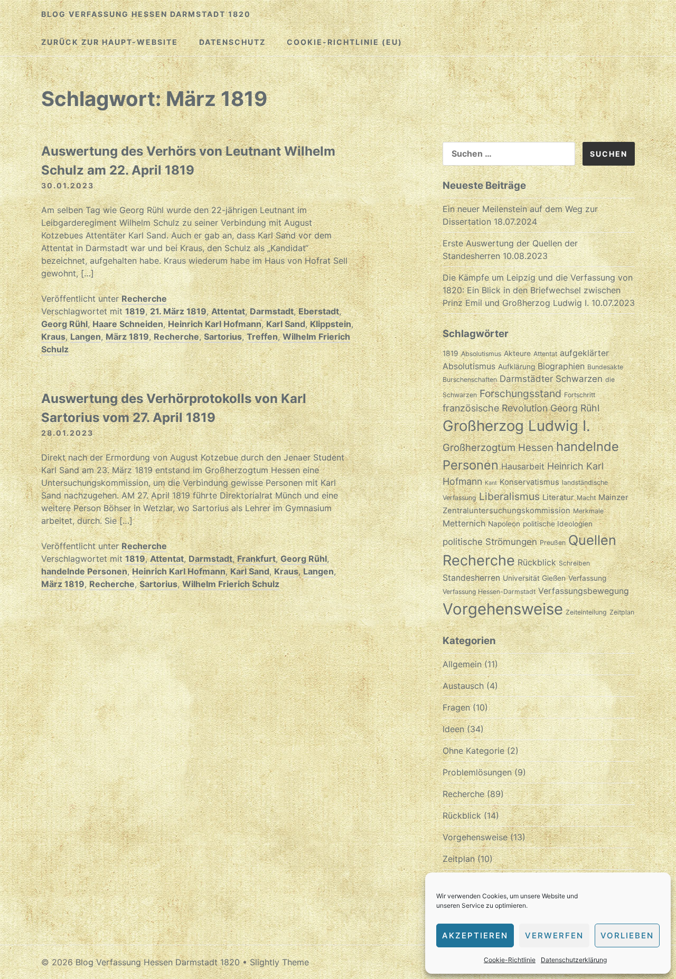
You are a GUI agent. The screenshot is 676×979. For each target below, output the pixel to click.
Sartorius (223, 336)
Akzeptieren (475, 935)
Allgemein (462, 664)
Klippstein (330, 324)
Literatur (558, 497)
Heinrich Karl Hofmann (214, 324)
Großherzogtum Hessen (498, 447)
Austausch (463, 685)
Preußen (553, 542)
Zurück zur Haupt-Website (109, 41)
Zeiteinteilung (586, 612)
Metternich (464, 524)
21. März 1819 (178, 311)
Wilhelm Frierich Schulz (230, 584)
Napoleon (504, 524)
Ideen (453, 729)
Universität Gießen (534, 578)
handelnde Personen (84, 571)
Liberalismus (509, 496)
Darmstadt (272, 311)
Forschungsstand (520, 393)
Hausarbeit (522, 467)
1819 (135, 311)
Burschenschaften (470, 379)
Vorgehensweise (503, 609)
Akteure (517, 353)
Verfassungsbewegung (583, 591)
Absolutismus (481, 354)
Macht (586, 498)
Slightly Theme (279, 962)
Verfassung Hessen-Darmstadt (489, 592)
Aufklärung (516, 366)
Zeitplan (621, 612)
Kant (491, 482)
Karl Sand (285, 324)
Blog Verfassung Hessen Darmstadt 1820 (146, 13)
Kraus (53, 336)
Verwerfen (554, 935)
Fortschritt (579, 395)
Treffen (262, 336)
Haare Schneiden (127, 324)
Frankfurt (256, 558)
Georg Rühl (64, 324)
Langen (85, 336)
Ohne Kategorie (473, 750)
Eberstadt (318, 311)
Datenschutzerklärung (574, 960)
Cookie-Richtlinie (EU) (344, 41)
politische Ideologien (558, 524)
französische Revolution (495, 408)
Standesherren (471, 578)
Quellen (592, 540)
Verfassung (587, 578)
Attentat (228, 311)
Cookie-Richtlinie (510, 960)
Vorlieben (627, 935)
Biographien (561, 366)
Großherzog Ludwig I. (516, 426)
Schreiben (574, 563)
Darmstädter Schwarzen (551, 378)
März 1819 (127, 336)
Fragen (456, 707)
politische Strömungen (490, 541)
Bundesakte (605, 367)
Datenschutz (232, 41)
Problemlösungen (477, 772)
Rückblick (537, 563)
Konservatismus (529, 482)
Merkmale (588, 511)
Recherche (144, 298)
